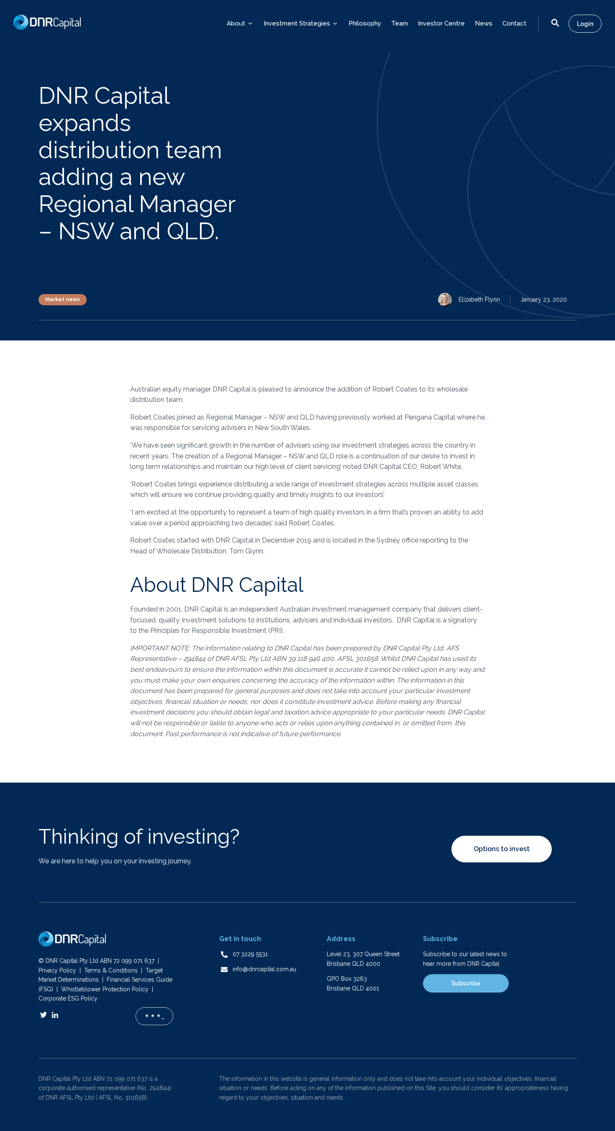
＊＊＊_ (154, 1016)
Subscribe (465, 983)
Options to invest (502, 849)
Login (585, 23)
